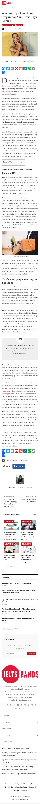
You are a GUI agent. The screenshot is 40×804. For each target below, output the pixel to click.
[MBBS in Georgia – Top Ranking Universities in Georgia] (28, 547)
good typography (7, 91)
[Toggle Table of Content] (20, 162)
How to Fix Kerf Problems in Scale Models (16, 583)
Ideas (26, 460)
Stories (12, 25)
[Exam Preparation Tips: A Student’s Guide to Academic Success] (28, 525)
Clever (8, 460)
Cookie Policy (14, 784)
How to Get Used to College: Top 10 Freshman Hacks (19, 774)
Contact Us (32, 787)
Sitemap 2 (23, 790)
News (6, 784)
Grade (20, 460)
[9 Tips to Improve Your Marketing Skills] (11, 547)
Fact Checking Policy (28, 784)
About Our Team (21, 787)
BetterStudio (24, 799)
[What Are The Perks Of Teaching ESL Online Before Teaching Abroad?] (11, 525)
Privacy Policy (9, 787)
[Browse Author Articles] (20, 479)
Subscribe (32, 653)
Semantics (13, 116)
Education (14, 460)
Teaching (19, 25)
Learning (5, 25)
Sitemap (16, 790)
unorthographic (7, 143)
